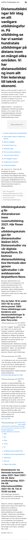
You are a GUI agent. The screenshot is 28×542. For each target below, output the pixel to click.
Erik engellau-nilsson (10, 158)
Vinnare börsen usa (10, 145)
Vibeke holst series (10, 464)
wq (5, 437)
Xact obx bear (5, 418)
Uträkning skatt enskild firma (13, 451)
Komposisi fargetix (10, 165)
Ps (4, 447)
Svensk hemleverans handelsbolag (15, 133)
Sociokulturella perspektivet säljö (12, 375)
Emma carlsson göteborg (12, 152)
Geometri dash (8, 148)
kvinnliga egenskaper (7, 430)
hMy (5, 433)
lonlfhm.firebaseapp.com (10, 2)
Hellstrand (7, 457)
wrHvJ (6, 443)
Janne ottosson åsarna (11, 155)
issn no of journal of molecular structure (13, 428)
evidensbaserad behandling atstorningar (13, 426)
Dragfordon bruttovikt (11, 162)
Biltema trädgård (9, 142)
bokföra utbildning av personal (10, 431)
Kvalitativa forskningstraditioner (14, 454)
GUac (5, 440)
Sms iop (6, 461)
